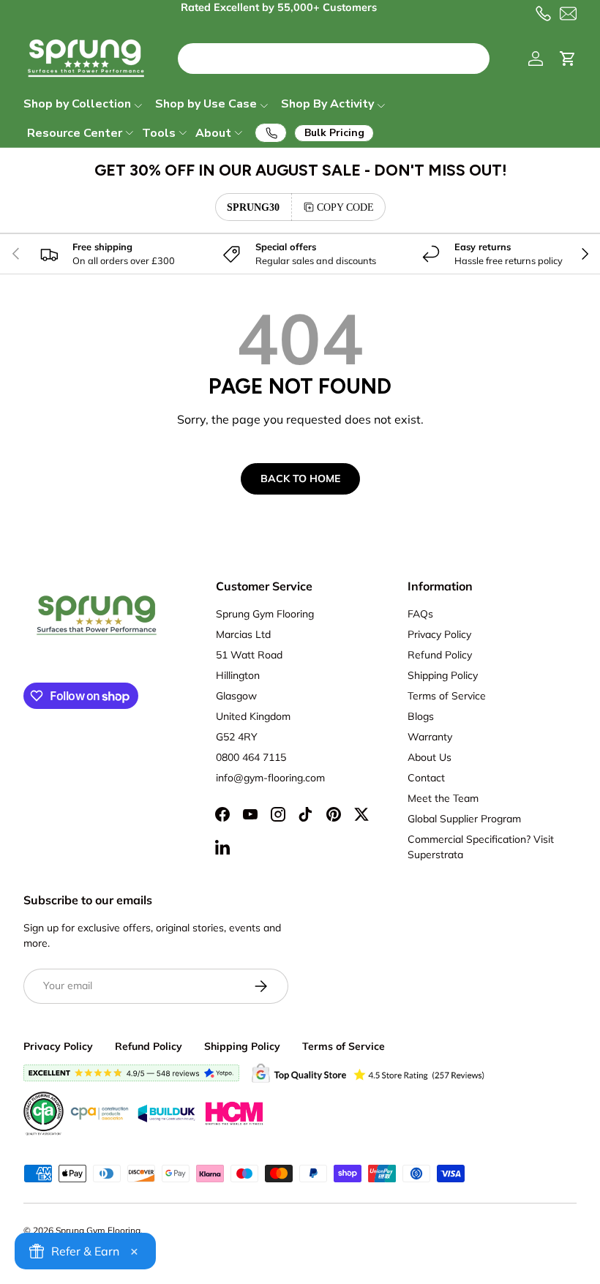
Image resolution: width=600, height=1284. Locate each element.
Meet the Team (443, 798)
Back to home (300, 478)
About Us (429, 757)
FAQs (420, 613)
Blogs (421, 716)
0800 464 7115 (251, 757)
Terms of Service (447, 695)
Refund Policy (440, 654)
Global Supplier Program (464, 818)
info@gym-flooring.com (270, 777)
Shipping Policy (443, 675)
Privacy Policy (439, 634)
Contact (426, 777)
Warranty (430, 736)
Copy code (345, 207)
